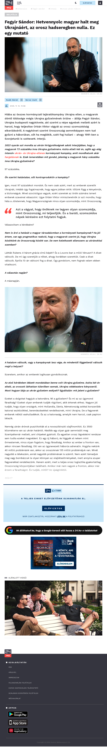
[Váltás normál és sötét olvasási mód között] (75, 2)
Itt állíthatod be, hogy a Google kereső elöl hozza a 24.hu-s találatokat (56, 530)
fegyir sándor (39, 9)
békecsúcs (22, 9)
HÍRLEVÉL (12, 672)
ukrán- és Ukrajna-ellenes (29, 153)
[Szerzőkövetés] (21, 100)
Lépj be (61, 516)
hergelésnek (12, 157)
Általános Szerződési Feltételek (23, 693)
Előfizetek (87, 3)
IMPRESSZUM (14, 677)
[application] (53, 608)
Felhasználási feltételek (20, 683)
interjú (53, 9)
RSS (10, 667)
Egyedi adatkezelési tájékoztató (23, 688)
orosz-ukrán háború (71, 9)
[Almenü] (19, 3)
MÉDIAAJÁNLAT (15, 698)
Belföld (12, 14)
